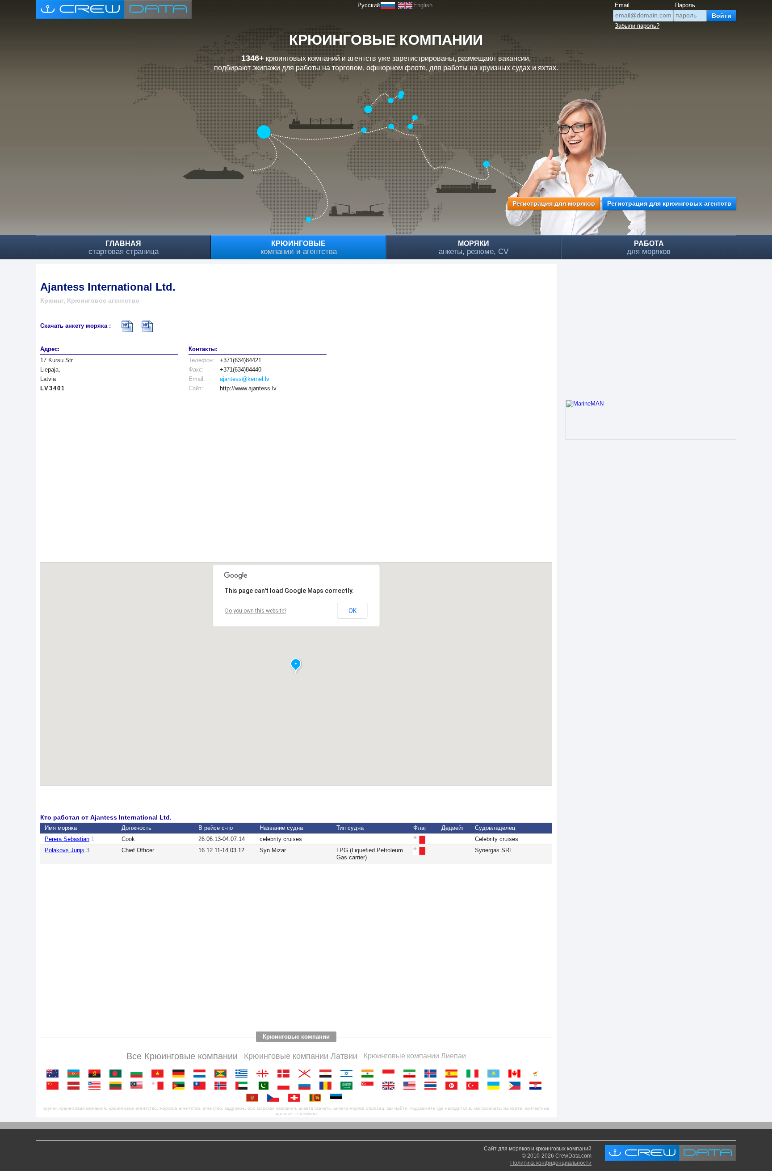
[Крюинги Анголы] (96, 1074)
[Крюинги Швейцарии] (296, 1098)
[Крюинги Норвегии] (222, 1086)
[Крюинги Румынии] (327, 1086)
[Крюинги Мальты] (159, 1086)
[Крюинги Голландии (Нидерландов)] (201, 1074)
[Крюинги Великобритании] (390, 1086)
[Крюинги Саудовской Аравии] (348, 1086)
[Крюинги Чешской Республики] (275, 1098)
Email (622, 5)
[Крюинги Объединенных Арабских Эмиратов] (243, 1086)
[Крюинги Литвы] (117, 1086)
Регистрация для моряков (553, 203)
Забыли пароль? (637, 25)
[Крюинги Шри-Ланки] (317, 1098)
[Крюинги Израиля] (348, 1074)
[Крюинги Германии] (180, 1074)
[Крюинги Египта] (327, 1074)
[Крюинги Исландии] (432, 1074)
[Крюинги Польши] (285, 1086)
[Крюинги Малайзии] (138, 1086)
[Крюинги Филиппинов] (516, 1086)
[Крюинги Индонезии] (390, 1074)
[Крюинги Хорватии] (537, 1086)
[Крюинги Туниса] (453, 1086)
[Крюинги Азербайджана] (75, 1074)
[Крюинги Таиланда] (432, 1086)
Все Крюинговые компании (182, 1056)
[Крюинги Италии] (474, 1074)
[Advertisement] (296, 472)
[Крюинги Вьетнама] (159, 1074)
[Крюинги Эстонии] (338, 1098)
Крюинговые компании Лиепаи (415, 1056)
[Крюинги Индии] (369, 1074)
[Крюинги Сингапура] (369, 1086)
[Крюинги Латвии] (75, 1086)
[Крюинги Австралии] (54, 1074)
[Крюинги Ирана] (411, 1074)
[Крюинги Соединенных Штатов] (411, 1086)
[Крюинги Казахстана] (495, 1074)
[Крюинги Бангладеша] (117, 1074)
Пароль (685, 5)
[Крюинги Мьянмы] (201, 1086)
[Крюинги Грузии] (264, 1074)
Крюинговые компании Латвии (300, 1056)
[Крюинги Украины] (495, 1086)
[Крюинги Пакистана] (264, 1086)
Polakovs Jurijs (64, 850)
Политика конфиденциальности (551, 1163)
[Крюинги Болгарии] (138, 1074)
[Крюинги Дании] (285, 1074)
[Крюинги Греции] (243, 1074)
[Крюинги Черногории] (254, 1098)
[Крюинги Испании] (453, 1074)
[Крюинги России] (306, 1086)
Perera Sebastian (67, 839)
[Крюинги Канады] (516, 1074)
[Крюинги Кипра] (537, 1074)
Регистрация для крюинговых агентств (669, 203)
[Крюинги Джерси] (306, 1074)
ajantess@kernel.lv (244, 379)
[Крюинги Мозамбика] (180, 1086)
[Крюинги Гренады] (222, 1074)
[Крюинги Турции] (474, 1086)
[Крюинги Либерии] (96, 1086)
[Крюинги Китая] (54, 1086)
